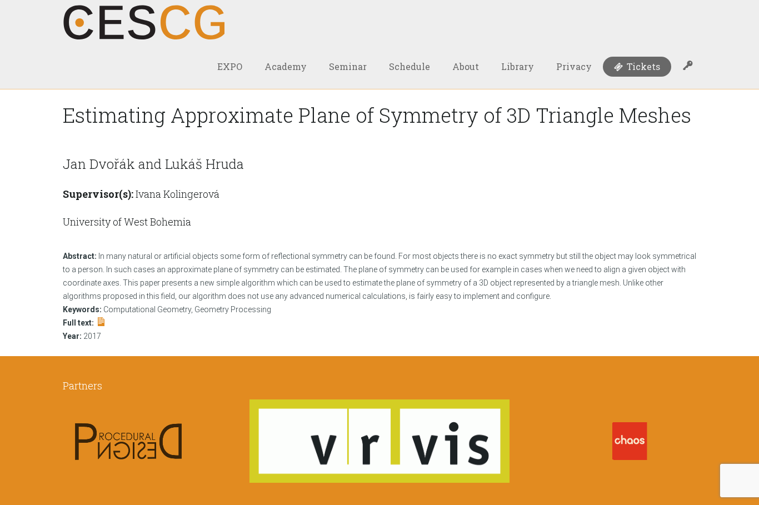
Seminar (348, 66)
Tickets (642, 66)
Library (517, 66)
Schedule (409, 66)
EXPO (229, 66)
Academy (285, 66)
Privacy (574, 66)
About (465, 66)
